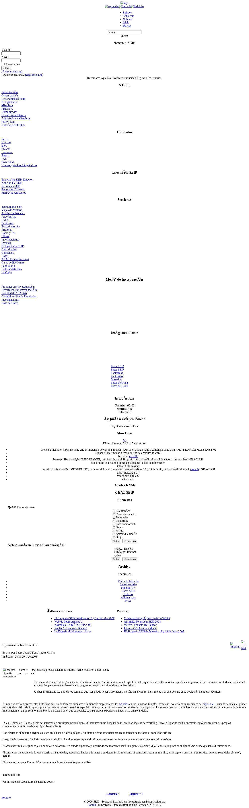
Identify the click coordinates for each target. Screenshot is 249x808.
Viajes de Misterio (11, 210)
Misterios (6, 229)
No (119, 555)
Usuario (6, 49)
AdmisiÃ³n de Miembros (15, 118)
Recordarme (13, 64)
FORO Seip (8, 121)
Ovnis (4, 219)
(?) (124, 440)
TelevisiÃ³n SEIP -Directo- (17, 179)
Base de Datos (9, 303)
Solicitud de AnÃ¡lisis (14, 293)
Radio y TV (8, 233)
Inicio (126, 22)
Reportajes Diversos (13, 189)
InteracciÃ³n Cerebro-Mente (140, 628)
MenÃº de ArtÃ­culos (13, 192)
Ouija (119, 537)
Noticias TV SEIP (11, 182)
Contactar (128, 15)
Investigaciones (10, 239)
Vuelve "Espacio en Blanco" (70, 628)
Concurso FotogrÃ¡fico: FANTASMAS (147, 618)
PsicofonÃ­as (8, 216)
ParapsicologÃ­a (10, 226)
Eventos (6, 242)
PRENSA (7, 108)
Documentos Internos (13, 115)
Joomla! (92, 804)
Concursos (7, 252)
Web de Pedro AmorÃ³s (68, 621)
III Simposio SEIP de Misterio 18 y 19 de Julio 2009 (84, 618)
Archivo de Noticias (13, 213)
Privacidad (7, 162)
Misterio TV (128, 587)
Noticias (127, 19)
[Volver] (6, 797)
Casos (4, 255)
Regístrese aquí (33, 74)
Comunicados (9, 111)
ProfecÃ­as (7, 223)
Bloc (4, 145)
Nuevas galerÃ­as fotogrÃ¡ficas (19, 165)
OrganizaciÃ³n (10, 95)
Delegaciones (9, 102)
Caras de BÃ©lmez (12, 262)
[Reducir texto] (125, 6)
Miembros (7, 105)
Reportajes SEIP (10, 186)
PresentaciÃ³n (9, 92)
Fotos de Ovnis (119, 381)
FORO (127, 25)
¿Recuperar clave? (12, 71)
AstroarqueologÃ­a (126, 533)
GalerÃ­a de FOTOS (13, 125)
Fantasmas (117, 371)
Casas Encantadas (126, 514)
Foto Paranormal (125, 524)
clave (4, 56)
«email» (133, 456)
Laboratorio (8, 265)
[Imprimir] (235, 644)
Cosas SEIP (128, 590)
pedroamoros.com (11, 206)
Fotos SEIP (117, 364)
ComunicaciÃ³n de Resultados (19, 296)
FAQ (4, 158)
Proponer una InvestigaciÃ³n (18, 286)
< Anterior (112, 793)
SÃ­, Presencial (125, 548)
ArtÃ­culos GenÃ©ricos (15, 259)
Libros (5, 236)
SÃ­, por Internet (126, 551)
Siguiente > (136, 793)
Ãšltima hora (128, 597)
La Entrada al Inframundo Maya (72, 631)
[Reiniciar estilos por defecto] (137, 6)
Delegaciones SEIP (12, 246)
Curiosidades (8, 249)
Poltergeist (122, 517)
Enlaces (127, 12)
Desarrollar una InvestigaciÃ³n (19, 289)
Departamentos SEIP (13, 98)
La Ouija (6, 272)
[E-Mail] (243, 644)
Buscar (5, 155)
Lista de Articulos (11, 269)
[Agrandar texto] (112, 6)
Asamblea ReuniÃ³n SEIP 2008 (72, 624)
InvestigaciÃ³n (128, 584)
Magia (119, 530)
